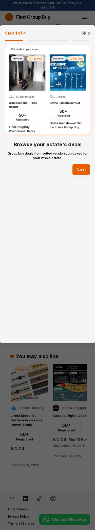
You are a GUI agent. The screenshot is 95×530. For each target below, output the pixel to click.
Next (81, 169)
